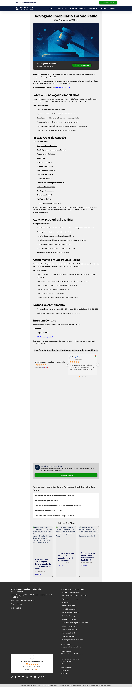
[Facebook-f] (15, 677)
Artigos (103, 8)
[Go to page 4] (85, 376)
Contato (112, 8)
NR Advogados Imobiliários (32, 661)
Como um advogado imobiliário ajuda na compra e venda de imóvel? (58, 505)
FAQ (62, 664)
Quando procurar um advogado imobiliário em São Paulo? (54, 495)
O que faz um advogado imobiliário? (47, 500)
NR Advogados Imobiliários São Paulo (50, 362)
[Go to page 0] (79, 376)
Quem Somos (62, 8)
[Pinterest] (27, 677)
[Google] (39, 677)
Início (51, 8)
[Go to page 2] (82, 376)
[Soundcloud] (31, 677)
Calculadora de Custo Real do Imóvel (72, 654)
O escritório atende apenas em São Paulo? (49, 511)
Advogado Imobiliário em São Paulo (71, 647)
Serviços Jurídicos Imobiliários (70, 659)
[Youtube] (23, 677)
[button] (66, 495)
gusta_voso (79, 357)
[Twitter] (19, 677)
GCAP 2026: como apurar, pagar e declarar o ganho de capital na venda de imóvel (43, 564)
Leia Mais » (38, 574)
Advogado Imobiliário (77, 8)
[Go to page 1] (81, 376)
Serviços (92, 8)
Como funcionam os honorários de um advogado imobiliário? (55, 516)
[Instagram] (12, 677)
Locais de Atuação (66, 661)
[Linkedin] (35, 677)
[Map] (42, 677)
